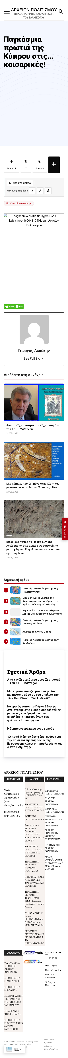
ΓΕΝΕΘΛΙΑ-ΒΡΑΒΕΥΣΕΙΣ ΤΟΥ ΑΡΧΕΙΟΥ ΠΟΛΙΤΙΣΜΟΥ (54, 821)
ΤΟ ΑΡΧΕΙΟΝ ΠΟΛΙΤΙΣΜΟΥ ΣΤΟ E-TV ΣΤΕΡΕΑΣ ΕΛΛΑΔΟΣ (34, 851)
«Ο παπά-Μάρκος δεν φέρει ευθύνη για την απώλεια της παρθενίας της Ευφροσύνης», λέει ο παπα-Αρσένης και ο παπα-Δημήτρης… (34, 742)
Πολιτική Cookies (53, 969)
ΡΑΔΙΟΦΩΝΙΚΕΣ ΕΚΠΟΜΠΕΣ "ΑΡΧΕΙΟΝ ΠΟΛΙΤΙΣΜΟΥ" (12, 967)
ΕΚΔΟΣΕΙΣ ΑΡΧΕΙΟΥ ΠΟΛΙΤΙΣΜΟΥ (51, 801)
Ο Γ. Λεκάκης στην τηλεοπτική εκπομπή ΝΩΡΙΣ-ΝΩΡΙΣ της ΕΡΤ (34, 794)
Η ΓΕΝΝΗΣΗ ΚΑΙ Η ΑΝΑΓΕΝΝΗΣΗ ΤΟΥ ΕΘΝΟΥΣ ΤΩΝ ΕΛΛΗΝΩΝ (34, 881)
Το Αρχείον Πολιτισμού (50, 983)
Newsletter (65, 529)
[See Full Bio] (42, 358)
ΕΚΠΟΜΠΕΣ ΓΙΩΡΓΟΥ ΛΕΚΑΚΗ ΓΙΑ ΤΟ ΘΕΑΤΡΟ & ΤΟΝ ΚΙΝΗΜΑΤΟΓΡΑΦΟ (34, 937)
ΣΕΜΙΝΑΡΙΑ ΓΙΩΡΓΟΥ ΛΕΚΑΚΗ (54, 810)
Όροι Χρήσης (51, 965)
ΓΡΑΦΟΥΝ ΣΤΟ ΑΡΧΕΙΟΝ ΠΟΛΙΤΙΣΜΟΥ (52, 848)
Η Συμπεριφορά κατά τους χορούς (30, 728)
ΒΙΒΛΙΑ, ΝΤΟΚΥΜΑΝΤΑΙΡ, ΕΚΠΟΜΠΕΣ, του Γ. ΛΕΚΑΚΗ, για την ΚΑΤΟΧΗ (54, 863)
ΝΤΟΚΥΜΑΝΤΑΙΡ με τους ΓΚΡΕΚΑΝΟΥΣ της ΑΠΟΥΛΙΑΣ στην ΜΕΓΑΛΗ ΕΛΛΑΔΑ (34, 919)
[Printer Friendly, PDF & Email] (14, 308)
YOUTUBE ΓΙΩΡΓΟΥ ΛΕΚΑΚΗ (34, 818)
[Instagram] (49, 958)
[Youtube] (55, 958)
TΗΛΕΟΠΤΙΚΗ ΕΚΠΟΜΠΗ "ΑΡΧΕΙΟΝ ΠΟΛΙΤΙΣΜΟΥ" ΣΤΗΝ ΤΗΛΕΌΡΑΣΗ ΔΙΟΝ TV (34, 833)
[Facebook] (46, 958)
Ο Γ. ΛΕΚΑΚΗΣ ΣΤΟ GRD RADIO (12, 1012)
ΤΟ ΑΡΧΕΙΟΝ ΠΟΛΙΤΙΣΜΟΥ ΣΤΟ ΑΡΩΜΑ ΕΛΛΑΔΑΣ (34, 807)
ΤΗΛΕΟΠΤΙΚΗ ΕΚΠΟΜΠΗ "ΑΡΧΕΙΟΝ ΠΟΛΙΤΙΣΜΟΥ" (32, 866)
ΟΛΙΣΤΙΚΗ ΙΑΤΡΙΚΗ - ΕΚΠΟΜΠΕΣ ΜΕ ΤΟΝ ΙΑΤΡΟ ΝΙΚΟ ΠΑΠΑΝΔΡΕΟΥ (13, 1000)
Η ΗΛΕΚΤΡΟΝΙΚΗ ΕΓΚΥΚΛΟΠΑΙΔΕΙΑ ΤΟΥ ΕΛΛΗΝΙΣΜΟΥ (33, 15)
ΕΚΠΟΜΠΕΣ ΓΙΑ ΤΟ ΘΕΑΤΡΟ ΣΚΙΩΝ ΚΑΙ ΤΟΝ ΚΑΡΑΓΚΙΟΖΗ (13, 1024)
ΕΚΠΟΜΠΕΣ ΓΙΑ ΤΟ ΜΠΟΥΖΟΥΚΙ (12, 979)
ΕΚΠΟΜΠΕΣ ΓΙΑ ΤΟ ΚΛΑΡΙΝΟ (12, 988)
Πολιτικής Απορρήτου (50, 976)
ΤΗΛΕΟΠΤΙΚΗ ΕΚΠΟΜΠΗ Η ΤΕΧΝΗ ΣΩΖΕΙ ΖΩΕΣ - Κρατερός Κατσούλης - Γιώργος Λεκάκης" (34, 899)
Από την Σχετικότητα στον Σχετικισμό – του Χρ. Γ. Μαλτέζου (34, 681)
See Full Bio (32, 358)
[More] (54, 165)
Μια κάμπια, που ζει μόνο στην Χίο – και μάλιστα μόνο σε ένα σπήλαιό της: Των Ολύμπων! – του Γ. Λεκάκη (33, 694)
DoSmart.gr (12, 1044)
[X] (52, 958)
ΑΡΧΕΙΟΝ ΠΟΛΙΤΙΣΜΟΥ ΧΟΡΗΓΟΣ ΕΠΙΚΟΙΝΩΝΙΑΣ (53, 834)
